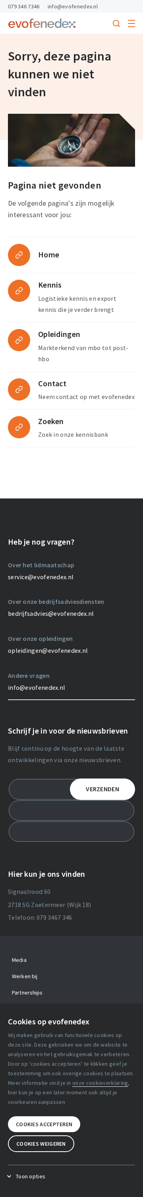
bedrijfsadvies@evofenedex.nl (51, 613)
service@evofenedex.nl (40, 577)
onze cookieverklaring (100, 1082)
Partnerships (27, 992)
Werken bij (24, 976)
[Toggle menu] (131, 23)
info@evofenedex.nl (73, 6)
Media (19, 959)
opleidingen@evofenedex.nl (48, 650)
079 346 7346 (24, 6)
